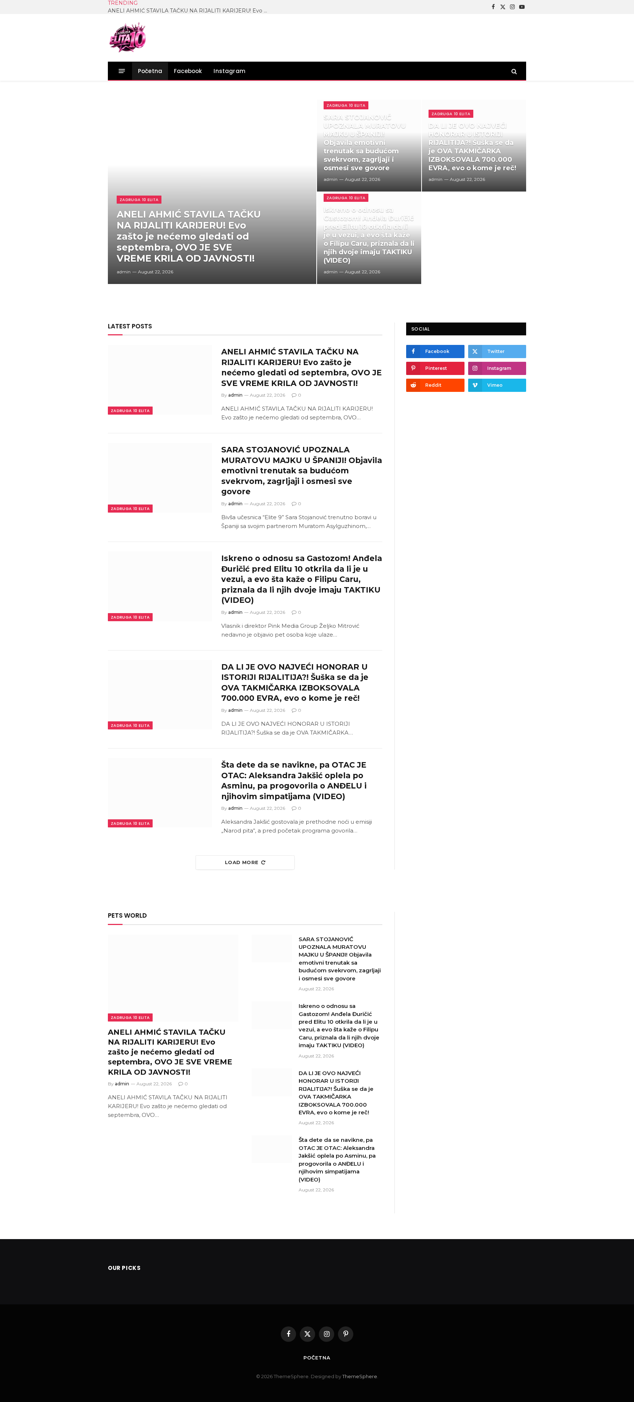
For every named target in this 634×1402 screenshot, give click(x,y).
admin (124, 271)
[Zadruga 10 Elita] (128, 38)
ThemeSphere (359, 1376)
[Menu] (122, 71)
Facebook (188, 71)
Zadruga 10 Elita (139, 200)
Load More (242, 862)
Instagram (229, 71)
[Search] (513, 71)
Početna (150, 71)
